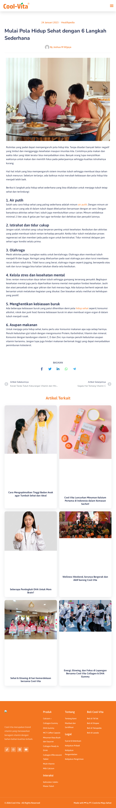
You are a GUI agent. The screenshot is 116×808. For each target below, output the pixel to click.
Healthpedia (68, 22)
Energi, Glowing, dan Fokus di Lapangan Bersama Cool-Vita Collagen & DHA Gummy (85, 673)
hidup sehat (82, 308)
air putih (82, 204)
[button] (112, 6)
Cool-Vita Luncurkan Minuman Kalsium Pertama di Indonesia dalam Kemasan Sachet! (85, 500)
